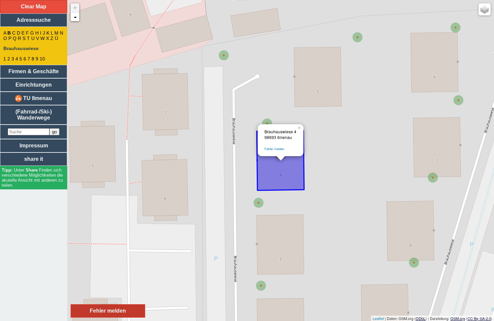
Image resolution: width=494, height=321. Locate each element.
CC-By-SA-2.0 (479, 318)
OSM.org (457, 318)
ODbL (420, 318)
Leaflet (378, 318)
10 (42, 58)
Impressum (33, 145)
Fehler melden (274, 149)
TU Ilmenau (37, 98)
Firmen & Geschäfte (33, 71)
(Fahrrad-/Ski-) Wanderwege (33, 115)
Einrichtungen (33, 85)
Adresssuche (33, 20)
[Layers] (485, 9)
